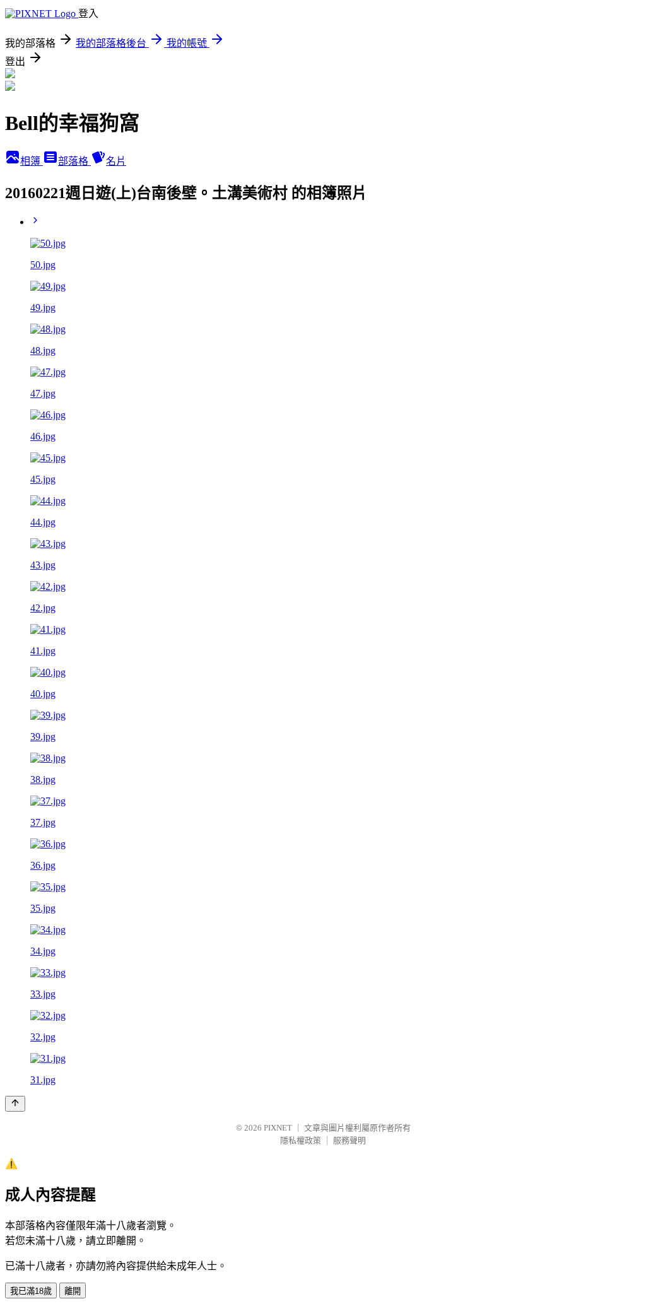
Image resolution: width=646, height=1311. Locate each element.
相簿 (31, 161)
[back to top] (15, 1104)
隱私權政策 (300, 1140)
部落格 (74, 161)
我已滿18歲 (31, 1291)
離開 (72, 1291)
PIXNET (278, 1127)
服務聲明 (349, 1140)
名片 (116, 161)
